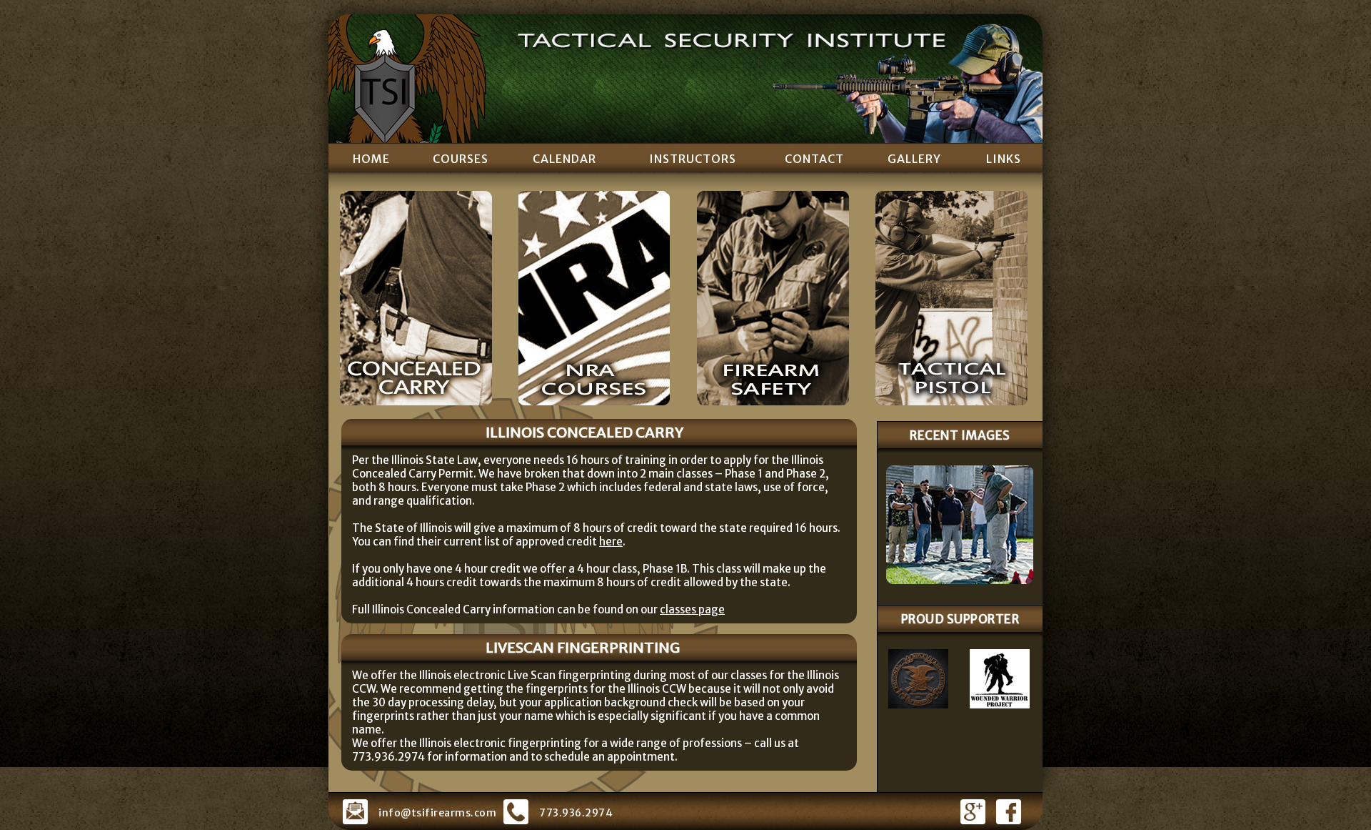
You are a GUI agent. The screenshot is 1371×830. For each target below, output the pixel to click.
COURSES (460, 159)
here (611, 541)
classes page (692, 609)
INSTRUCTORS (692, 159)
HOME (371, 159)
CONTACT (814, 159)
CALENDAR (564, 159)
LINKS (1003, 159)
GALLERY (914, 159)
